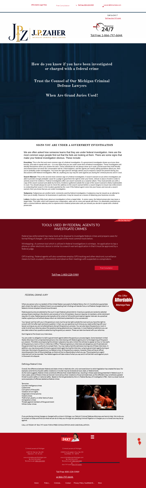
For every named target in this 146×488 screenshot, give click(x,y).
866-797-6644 (67, 464)
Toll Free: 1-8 (98, 35)
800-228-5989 (77, 461)
